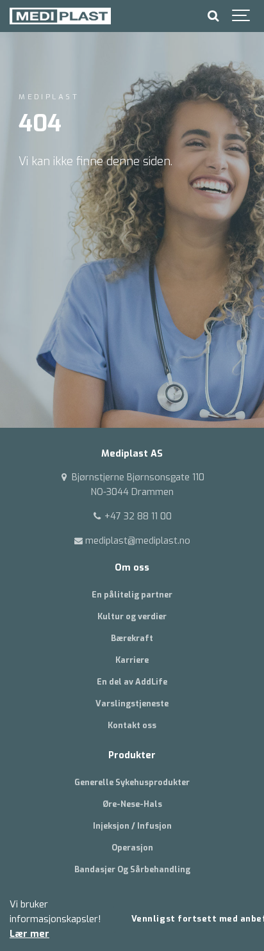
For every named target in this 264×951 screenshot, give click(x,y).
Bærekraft (132, 638)
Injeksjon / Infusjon (132, 825)
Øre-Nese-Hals (132, 804)
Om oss (132, 568)
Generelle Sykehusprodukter (132, 782)
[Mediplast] (60, 16)
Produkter (132, 755)
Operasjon (132, 847)
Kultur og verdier (132, 616)
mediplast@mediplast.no (136, 541)
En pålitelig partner (132, 594)
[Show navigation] (241, 16)
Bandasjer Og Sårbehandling (132, 869)
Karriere (132, 659)
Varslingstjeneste (132, 703)
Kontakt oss (132, 725)
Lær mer (29, 934)
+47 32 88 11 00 (137, 516)
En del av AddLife (132, 681)
